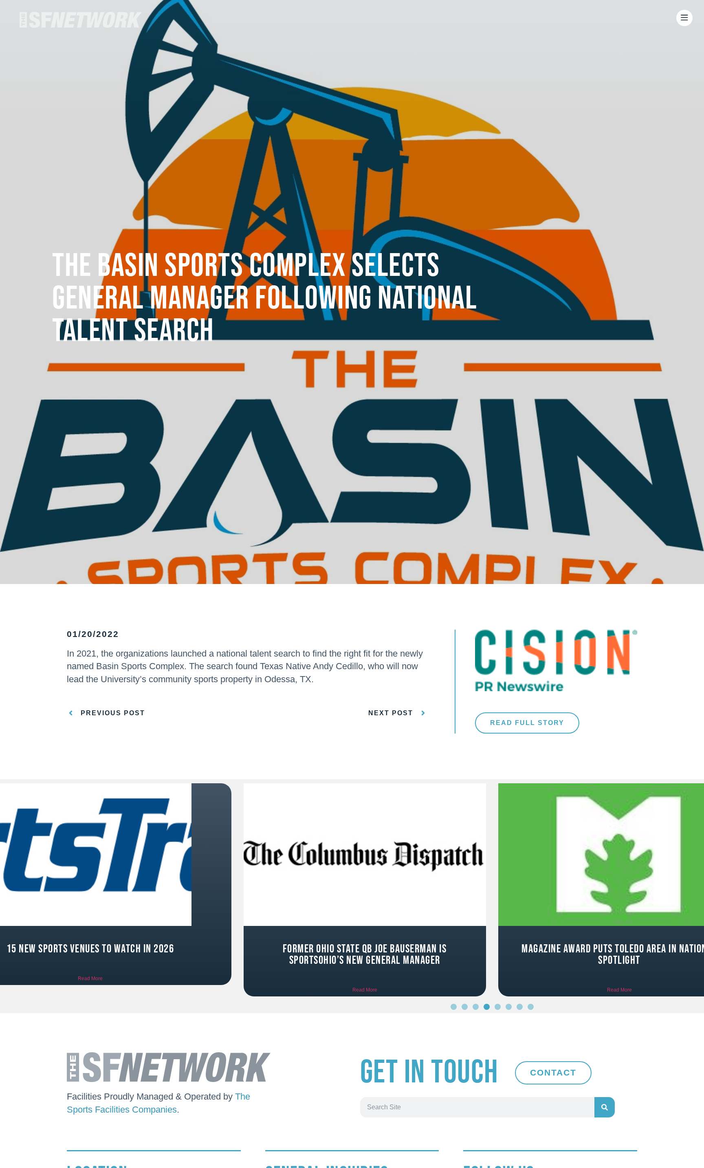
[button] (454, 1007)
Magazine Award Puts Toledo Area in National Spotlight (397, 954)
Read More (142, 990)
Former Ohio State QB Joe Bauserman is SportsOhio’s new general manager (142, 954)
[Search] (604, 1107)
